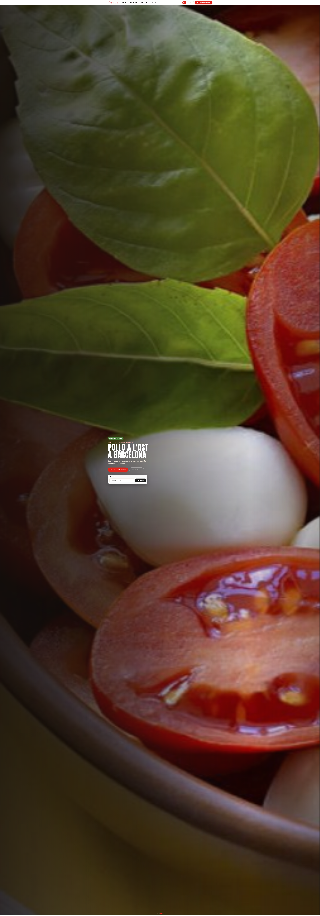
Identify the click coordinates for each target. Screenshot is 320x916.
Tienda (124, 2)
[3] (161, 913)
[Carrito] (192, 2)
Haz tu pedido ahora (203, 2)
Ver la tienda (136, 470)
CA (187, 2)
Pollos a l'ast (133, 2)
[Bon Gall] (113, 2)
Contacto (154, 2)
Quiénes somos (144, 2)
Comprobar (140, 480)
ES (184, 2)
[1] (158, 913)
